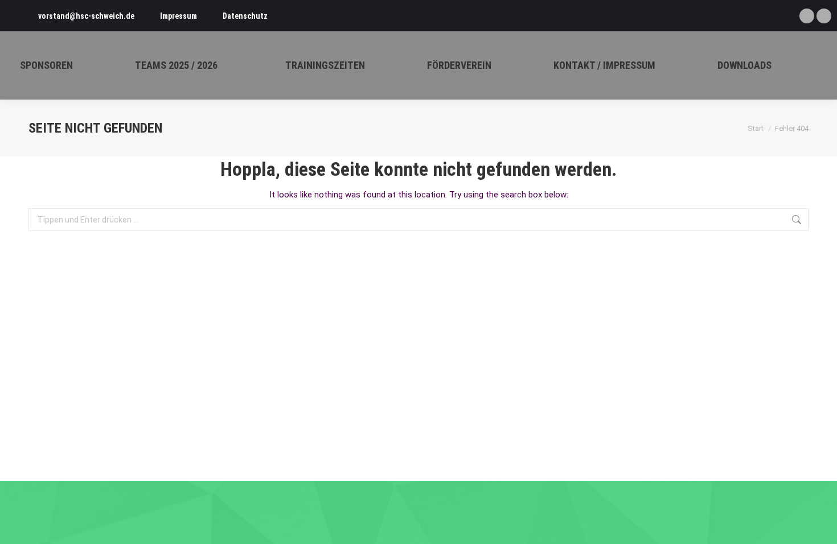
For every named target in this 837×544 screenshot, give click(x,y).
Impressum (178, 15)
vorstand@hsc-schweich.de (86, 15)
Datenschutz (245, 15)
